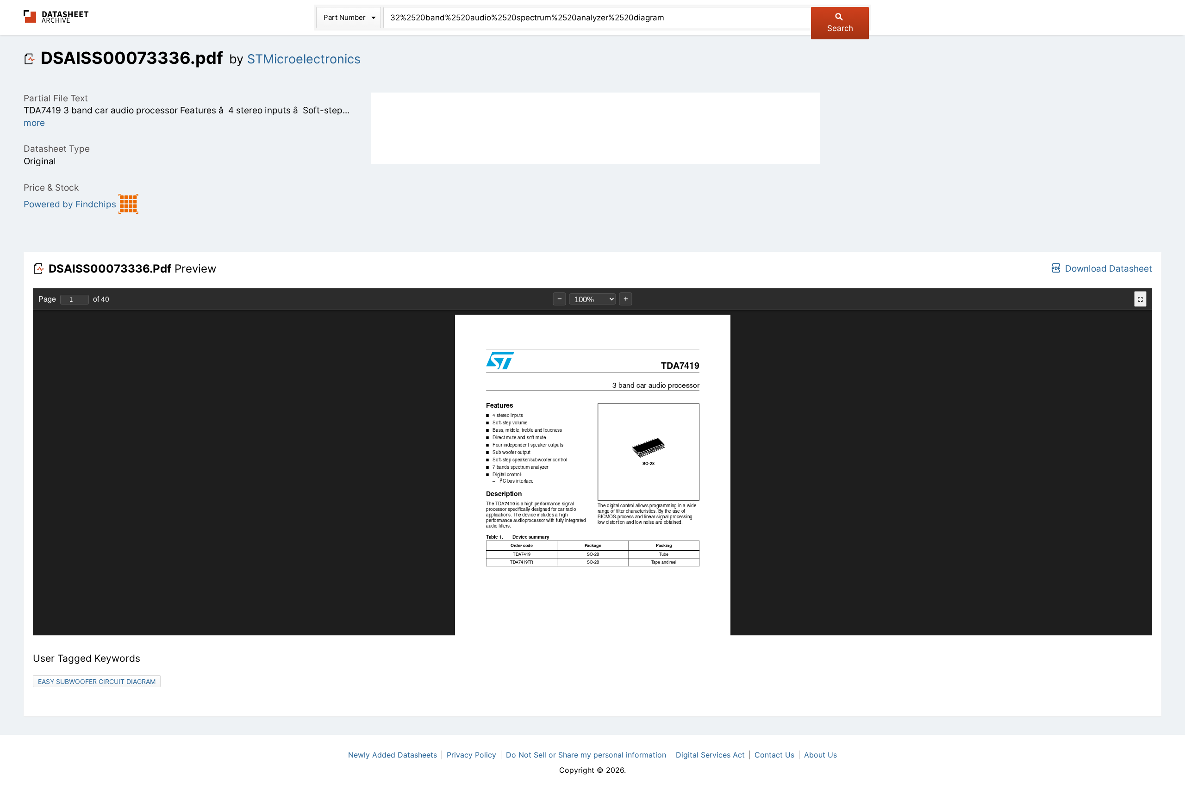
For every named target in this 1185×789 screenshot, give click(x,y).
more (34, 123)
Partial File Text (56, 98)
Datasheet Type (57, 148)
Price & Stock (51, 187)
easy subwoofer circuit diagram (97, 681)
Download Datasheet (1108, 268)
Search (840, 28)
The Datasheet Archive (56, 16)
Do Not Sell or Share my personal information (586, 754)
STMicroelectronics (304, 59)
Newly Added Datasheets (392, 754)
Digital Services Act (710, 754)
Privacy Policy (471, 754)
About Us (820, 754)
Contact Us (774, 754)
